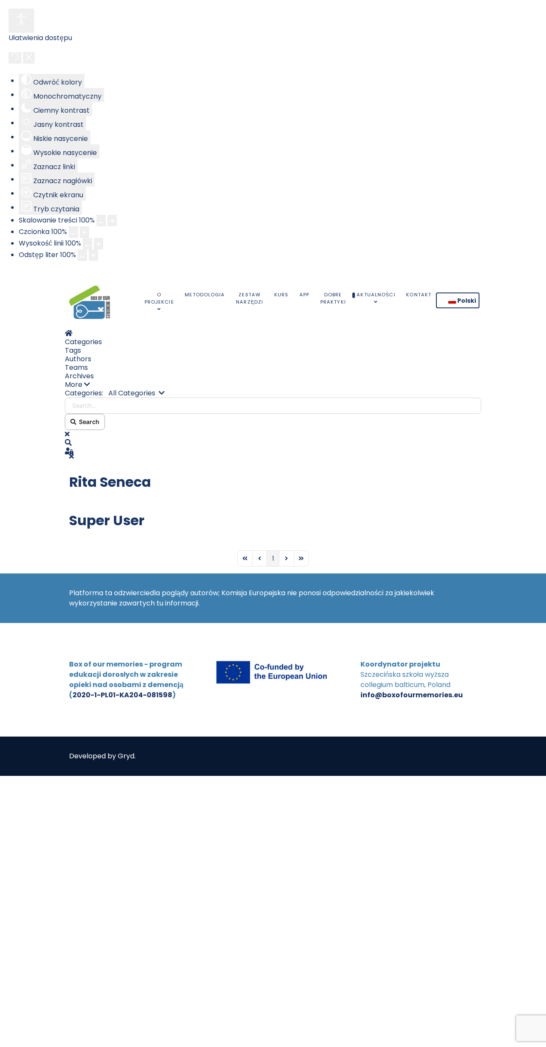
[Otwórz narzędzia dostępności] (21, 21)
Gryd (126, 756)
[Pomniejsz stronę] (101, 220)
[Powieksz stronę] (112, 220)
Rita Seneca (110, 481)
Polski (466, 300)
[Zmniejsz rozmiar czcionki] (73, 232)
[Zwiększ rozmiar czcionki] (84, 232)
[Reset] (15, 58)
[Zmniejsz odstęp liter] (82, 255)
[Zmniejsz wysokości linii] (87, 243)
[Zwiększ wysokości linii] (98, 243)
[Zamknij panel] (29, 58)
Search (87, 421)
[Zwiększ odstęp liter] (93, 255)
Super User (107, 520)
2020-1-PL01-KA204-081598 (122, 695)
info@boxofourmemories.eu (411, 695)
